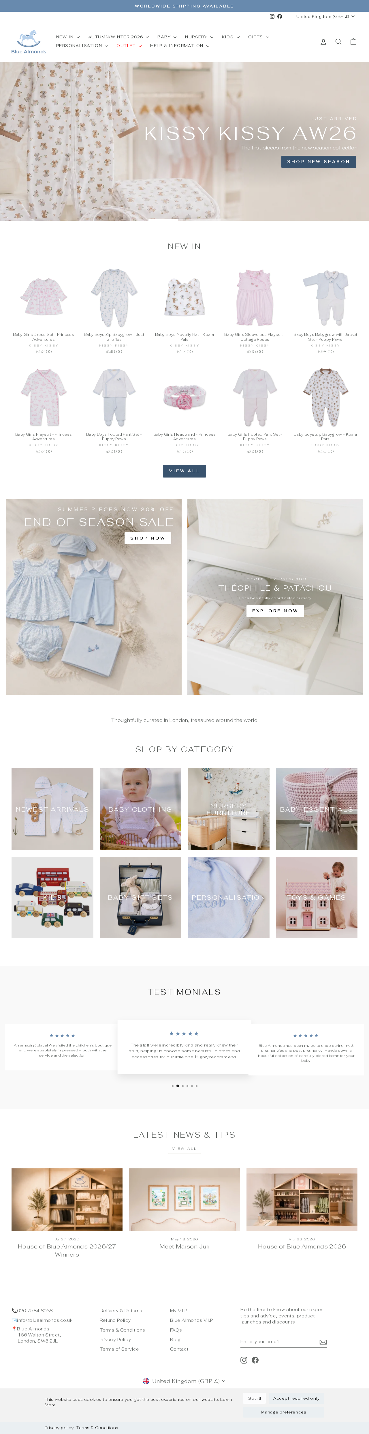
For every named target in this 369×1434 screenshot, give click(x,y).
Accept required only (296, 1398)
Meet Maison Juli (184, 1246)
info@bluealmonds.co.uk (44, 1320)
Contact (179, 1349)
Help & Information (177, 45)
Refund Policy (115, 1320)
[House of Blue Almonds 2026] (301, 1199)
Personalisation (79, 45)
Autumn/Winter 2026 (116, 37)
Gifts (256, 37)
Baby (164, 37)
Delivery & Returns (121, 1310)
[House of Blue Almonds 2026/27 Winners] (67, 1199)
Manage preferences (283, 1412)
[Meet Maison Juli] (184, 1199)
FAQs (176, 1330)
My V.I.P (178, 1310)
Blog (175, 1339)
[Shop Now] (94, 597)
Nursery (197, 37)
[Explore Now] (275, 597)
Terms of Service (119, 1349)
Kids (228, 37)
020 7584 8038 (34, 1310)
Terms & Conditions (97, 1427)
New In (65, 37)
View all (184, 470)
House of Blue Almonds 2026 (302, 1246)
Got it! (254, 1398)
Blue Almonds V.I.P (191, 1320)
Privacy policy (59, 1427)
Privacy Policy (115, 1339)
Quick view (43, 322)
